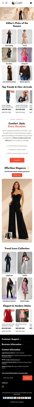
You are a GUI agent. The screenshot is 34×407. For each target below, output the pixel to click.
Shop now (17, 175)
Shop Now (17, 160)
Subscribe (27, 378)
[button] (3, 3)
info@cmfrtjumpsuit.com (13, 359)
